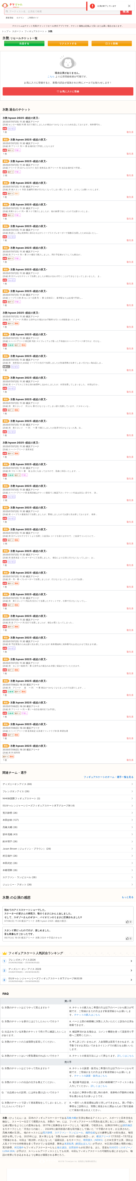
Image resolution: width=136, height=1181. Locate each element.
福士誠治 (62, 1147)
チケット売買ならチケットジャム (12, 5)
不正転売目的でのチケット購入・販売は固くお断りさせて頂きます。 (68, 1172)
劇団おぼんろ (83, 1143)
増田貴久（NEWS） (93, 1140)
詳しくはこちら (125, 1055)
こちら (51, 76)
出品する (24, 43)
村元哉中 (19, 1147)
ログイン (20, 18)
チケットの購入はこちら (87, 1014)
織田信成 (90, 1132)
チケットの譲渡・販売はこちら (90, 1075)
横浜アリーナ (103, 1136)
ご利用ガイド (33, 18)
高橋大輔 (71, 1117)
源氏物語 (127, 1125)
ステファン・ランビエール (69, 1132)
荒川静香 (47, 1132)
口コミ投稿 (111, 43)
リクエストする (68, 43)
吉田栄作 (73, 1147)
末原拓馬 (69, 1143)
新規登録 (9, 18)
